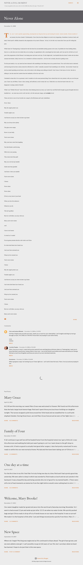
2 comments (13, 454)
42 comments (13, 420)
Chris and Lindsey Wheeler (16, 331)
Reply (11, 343)
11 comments (13, 521)
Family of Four (14, 431)
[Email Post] (5, 319)
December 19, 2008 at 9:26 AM (25, 359)
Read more (75, 420)
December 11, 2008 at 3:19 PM (33, 331)
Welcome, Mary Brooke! (20, 498)
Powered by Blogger (42, 558)
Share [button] (75, 319)
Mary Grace (12, 397)
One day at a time (16, 464)
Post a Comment (14, 551)
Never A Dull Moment (15, 3)
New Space (11, 532)
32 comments (13, 487)
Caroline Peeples (13, 347)
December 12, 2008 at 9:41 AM (27, 347)
